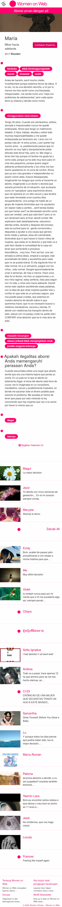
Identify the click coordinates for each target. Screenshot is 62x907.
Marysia (28, 509)
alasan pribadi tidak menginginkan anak (30, 341)
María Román (32, 754)
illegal (10, 420)
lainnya (11, 436)
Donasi (6, 894)
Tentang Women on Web (12, 882)
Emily (26, 548)
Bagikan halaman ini (32, 445)
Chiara (27, 611)
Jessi (26, 818)
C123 (26, 691)
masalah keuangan (18, 335)
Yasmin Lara (31, 796)
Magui (27, 468)
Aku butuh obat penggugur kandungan (45, 882)
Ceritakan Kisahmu (45, 45)
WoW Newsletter (42, 894)
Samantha (30, 713)
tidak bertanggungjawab (36, 68)
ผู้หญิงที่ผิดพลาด (33, 630)
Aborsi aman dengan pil (31, 10)
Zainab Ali (53, 529)
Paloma (28, 773)
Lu (24, 732)
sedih (38, 74)
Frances (28, 856)
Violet (26, 589)
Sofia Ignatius (32, 650)
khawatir (24, 74)
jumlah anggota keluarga (21, 346)
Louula (27, 837)
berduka (12, 68)
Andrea (28, 669)
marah (10, 74)
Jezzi (26, 487)
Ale (25, 570)
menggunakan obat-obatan (22, 115)
